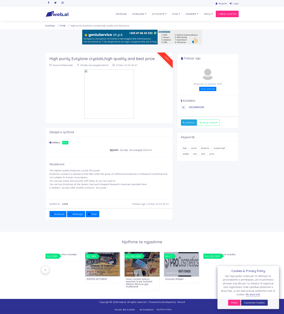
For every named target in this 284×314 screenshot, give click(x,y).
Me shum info (253, 294)
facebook (58, 214)
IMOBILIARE (138, 13)
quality (186, 154)
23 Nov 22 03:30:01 (126, 65)
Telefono (190, 122)
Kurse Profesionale (62, 65)
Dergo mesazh (209, 122)
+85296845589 (196, 107)
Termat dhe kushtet (125, 309)
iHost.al (181, 302)
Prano (234, 302)
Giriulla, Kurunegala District (94, 65)
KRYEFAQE (121, 13)
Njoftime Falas (164, 309)
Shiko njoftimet (208, 89)
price (212, 154)
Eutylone (205, 148)
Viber (94, 214)
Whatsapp (77, 214)
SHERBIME (191, 13)
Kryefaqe (50, 25)
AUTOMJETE (158, 13)
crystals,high (219, 148)
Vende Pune (93, 273)
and (195, 154)
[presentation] (45, 270)
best (203, 154)
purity (194, 148)
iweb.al (122, 302)
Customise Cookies (254, 302)
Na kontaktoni (147, 309)
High (185, 148)
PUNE (175, 13)
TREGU (208, 13)
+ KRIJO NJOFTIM (227, 13)
